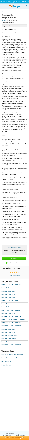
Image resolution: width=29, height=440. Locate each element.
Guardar (15, 258)
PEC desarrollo (6, 361)
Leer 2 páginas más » (14, 247)
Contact (17, 2)
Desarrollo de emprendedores (10, 335)
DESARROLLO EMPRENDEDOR (11, 284)
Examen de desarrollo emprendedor (12, 354)
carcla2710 (4, 20)
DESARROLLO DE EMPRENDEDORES (13, 319)
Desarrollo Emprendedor (8, 288)
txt (13, 252)
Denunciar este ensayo (14, 275)
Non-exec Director (17, 1)
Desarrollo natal (6, 365)
